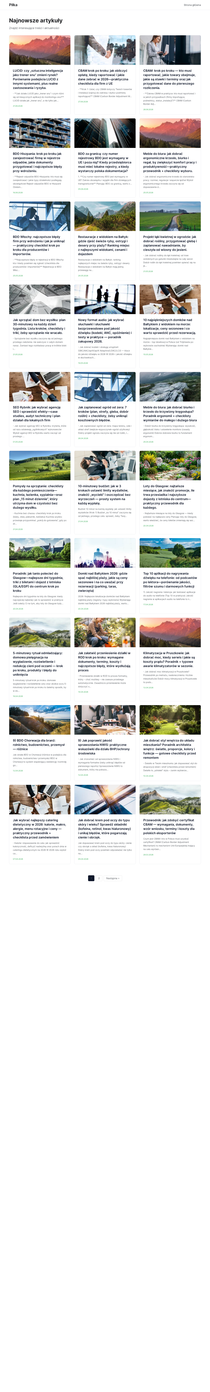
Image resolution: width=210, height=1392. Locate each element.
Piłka (13, 5)
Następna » (112, 878)
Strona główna (192, 4)
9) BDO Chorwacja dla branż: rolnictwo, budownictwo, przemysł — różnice (39, 745)
